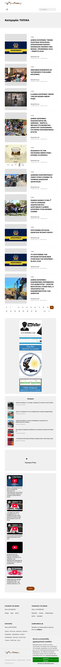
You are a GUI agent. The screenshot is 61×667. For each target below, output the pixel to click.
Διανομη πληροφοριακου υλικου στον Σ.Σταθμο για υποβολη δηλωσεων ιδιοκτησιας (42, 178)
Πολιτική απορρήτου (51, 655)
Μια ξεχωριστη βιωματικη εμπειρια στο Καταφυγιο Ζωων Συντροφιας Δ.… (34, 430)
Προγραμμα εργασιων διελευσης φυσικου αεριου (42, 231)
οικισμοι (39, 616)
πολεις (41, 613)
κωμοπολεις (49, 613)
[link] (51, 655)
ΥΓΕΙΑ (18, 640)
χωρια (33, 616)
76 (35, 307)
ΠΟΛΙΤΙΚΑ (15, 637)
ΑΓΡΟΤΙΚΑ (12, 631)
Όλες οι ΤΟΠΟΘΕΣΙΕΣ (38, 609)
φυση (17, 613)
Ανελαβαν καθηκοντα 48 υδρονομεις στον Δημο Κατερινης (41, 72)
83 (15, 311)
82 (11, 311)
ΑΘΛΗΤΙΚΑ (19, 631)
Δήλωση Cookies (21, 660)
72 (18, 307)
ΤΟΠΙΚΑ (7, 640)
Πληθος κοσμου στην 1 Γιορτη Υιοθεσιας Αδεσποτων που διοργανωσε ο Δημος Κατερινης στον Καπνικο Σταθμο (41, 206)
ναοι (12, 613)
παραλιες (34, 613)
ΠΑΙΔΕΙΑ (22, 634)
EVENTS (7, 631)
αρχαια (7, 613)
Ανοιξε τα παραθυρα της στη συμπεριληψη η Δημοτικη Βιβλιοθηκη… (34, 412)
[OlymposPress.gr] (13, 3)
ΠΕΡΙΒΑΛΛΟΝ (8, 637)
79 (47, 307)
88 (36, 311)
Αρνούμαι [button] (45, 661)
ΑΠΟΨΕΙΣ (25, 631)
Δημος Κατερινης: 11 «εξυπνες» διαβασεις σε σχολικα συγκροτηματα (34, 403)
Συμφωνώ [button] (46, 658)
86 (27, 311)
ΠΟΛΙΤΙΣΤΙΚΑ (22, 637)
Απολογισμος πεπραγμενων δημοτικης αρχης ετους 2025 (14, 537)
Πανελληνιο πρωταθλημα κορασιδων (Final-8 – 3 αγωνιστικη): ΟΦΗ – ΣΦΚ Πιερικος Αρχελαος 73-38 (14, 581)
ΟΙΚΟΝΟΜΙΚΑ (15, 634)
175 (45, 311)
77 (39, 307)
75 (31, 307)
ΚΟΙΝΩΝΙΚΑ (8, 634)
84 (19, 311)
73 (22, 307)
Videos (30, 588)
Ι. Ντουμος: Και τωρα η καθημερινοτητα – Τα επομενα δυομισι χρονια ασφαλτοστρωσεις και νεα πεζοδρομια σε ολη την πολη (14, 516)
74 (26, 307)
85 (23, 311)
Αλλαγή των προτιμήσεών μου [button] (46, 663)
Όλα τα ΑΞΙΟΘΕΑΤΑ (10, 609)
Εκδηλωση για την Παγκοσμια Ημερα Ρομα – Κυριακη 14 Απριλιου (41, 152)
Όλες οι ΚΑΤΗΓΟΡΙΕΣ (11, 627)
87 (31, 311)
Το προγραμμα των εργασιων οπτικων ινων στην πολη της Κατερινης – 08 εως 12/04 (42, 258)
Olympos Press (30, 462)
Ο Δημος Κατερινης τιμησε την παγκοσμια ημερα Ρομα (42, 96)
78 (43, 307)
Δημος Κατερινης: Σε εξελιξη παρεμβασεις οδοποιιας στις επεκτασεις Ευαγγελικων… (32, 421)
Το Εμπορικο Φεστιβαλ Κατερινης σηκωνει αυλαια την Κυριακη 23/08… (35, 438)
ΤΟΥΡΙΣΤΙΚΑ (13, 640)
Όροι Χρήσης (30, 660)
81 (6, 311)
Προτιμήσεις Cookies (10, 660)
